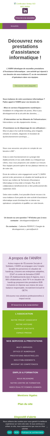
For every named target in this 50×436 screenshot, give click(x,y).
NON (16, 432)
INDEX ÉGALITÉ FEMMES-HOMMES (25, 387)
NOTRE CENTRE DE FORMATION (25, 383)
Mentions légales (27, 395)
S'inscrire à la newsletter (25, 18)
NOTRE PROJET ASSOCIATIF (24, 320)
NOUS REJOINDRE (25, 379)
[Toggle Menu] (44, 26)
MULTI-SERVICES (24, 347)
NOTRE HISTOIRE (24, 324)
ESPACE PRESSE (24, 333)
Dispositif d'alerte (25, 416)
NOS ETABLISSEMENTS (24, 360)
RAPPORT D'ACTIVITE (24, 329)
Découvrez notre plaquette (25, 86)
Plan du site (25, 404)
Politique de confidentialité (32, 432)
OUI (9, 432)
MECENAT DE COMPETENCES (24, 364)
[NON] (47, 427)
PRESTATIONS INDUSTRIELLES (24, 356)
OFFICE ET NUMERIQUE (24, 351)
